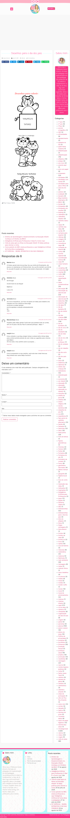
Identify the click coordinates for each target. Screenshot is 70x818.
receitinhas (61, 659)
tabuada (61, 708)
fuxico (60, 463)
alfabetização (62, 151)
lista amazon (62, 529)
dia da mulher (62, 311)
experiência (62, 416)
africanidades (62, 134)
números (61, 609)
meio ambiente (63, 560)
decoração (61, 288)
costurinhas (62, 270)
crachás (60, 272)
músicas (61, 599)
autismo (60, 192)
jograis (60, 500)
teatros (60, 710)
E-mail (4, 401)
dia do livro (62, 338)
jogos (60, 498)
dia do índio (62, 334)
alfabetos (61, 159)
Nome (4, 394)
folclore (60, 449)
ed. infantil (61, 381)
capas (60, 225)
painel (60, 622)
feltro (60, 430)
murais (60, 589)
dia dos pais (62, 356)
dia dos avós (62, 352)
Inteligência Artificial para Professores (62, 494)
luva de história (63, 546)
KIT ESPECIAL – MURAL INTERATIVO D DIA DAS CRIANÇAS (24, 251)
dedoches (61, 301)
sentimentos (62, 685)
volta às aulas (62, 739)
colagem (61, 239)
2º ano (60, 124)
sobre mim (61, 704)
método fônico (63, 568)
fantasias (61, 426)
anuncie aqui (62, 165)
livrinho (60, 533)
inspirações (62, 490)
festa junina (62, 432)
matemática (62, 552)
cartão (60, 231)
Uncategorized (63, 729)
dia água (61, 305)
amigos (60, 161)
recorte (60, 665)
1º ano (60, 122)
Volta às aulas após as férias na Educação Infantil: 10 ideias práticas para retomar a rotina (59, 784)
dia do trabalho (63, 348)
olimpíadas (61, 611)
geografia (61, 474)
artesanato (61, 173)
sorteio (60, 706)
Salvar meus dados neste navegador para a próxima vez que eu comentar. (27, 415)
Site (3, 408)
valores (60, 733)
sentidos (61, 683)
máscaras (61, 550)
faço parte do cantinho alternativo (62, 420)
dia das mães (62, 319)
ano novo (61, 163)
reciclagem (61, 661)
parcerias (61, 624)
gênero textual (63, 469)
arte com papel (63, 169)
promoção (61, 657)
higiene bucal (62, 476)
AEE (59, 132)
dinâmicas (61, 362)
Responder (9, 271)
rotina (60, 671)
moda (60, 581)
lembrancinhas (63, 509)
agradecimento (63, 138)
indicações (61, 488)
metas (60, 566)
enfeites (60, 399)
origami (60, 620)
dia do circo (62, 327)
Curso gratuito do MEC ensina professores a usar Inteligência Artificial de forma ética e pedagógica (59, 796)
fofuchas (61, 447)
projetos (61, 655)
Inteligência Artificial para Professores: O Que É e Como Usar (25, 241)
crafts (60, 274)
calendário (61, 214)
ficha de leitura (63, 437)
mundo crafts (62, 585)
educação (61, 383)
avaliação (61, 194)
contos (60, 251)
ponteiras (61, 640)
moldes (60, 583)
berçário (61, 196)
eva (59, 414)
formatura (61, 453)
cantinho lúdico (63, 220)
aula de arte (62, 188)
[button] (11, 9)
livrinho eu (61, 539)
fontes (60, 451)
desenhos (61, 303)
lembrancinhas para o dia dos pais (63, 515)
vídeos (60, 735)
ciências (61, 237)
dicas (60, 360)
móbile (60, 578)
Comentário (6, 373)
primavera (61, 644)
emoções (61, 393)
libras (60, 523)
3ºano (60, 126)
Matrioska (61, 558)
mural (60, 591)
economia (61, 379)
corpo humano (63, 264)
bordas (60, 204)
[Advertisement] (35, 32)
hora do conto (63, 480)
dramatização (62, 375)
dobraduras (62, 371)
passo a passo (63, 628)
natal (59, 605)
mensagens (62, 564)
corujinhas (61, 268)
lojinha (60, 543)
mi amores (61, 576)
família (60, 424)
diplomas (61, 364)
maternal (61, 556)
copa (60, 262)
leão (59, 506)
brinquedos (62, 206)
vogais (60, 737)
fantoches (61, 428)
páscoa (60, 626)
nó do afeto (62, 607)
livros (60, 541)
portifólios (61, 642)
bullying (60, 212)
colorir (60, 241)
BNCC (60, 202)
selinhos (61, 677)
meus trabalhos (63, 572)
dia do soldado (63, 344)
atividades (61, 177)
